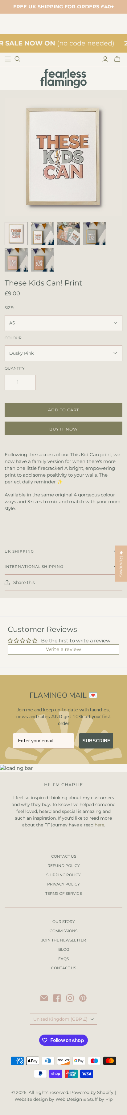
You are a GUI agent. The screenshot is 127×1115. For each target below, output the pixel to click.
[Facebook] (57, 998)
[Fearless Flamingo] (63, 78)
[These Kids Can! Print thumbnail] (16, 233)
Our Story (63, 921)
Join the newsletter (63, 940)
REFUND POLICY (63, 865)
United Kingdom (60, 1019)
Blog (63, 949)
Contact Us (63, 968)
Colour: (14, 338)
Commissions (63, 930)
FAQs (63, 958)
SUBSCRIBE (96, 740)
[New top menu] (8, 59)
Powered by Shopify (91, 1092)
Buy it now (63, 429)
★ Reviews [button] (121, 563)
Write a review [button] (63, 649)
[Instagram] (70, 998)
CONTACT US (63, 856)
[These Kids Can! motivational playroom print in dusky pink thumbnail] (16, 260)
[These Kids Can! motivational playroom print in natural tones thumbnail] (42, 233)
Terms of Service (63, 893)
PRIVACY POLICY (63, 884)
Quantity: (15, 368)
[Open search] (17, 59)
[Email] (44, 998)
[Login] (105, 59)
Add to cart (63, 409)
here (99, 825)
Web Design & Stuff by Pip (84, 1099)
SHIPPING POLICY (63, 875)
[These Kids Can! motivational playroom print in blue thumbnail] (94, 233)
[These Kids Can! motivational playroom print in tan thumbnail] (42, 260)
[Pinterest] (83, 998)
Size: (9, 307)
